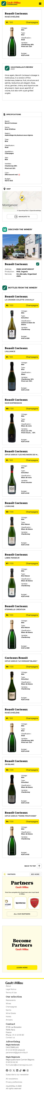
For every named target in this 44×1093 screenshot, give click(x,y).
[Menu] (40, 3)
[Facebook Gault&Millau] (7, 1070)
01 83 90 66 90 (12, 1062)
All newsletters (12, 1079)
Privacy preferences (14, 1082)
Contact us (10, 1037)
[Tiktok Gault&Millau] (20, 1070)
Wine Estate (11, 1013)
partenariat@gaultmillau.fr (17, 1053)
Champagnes (11, 1007)
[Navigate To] (22, 204)
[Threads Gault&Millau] (28, 1070)
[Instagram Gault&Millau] (10, 1070)
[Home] (14, 2)
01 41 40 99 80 (18, 1035)
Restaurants (11, 1000)
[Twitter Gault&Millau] (14, 1070)
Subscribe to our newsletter (17, 1075)
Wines (8, 1003)
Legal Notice (11, 989)
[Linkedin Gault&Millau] (17, 1070)
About (8, 986)
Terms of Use (11, 993)
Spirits (8, 1010)
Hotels (8, 1017)
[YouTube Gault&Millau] (24, 1070)
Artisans (9, 1020)
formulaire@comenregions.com (19, 1065)
